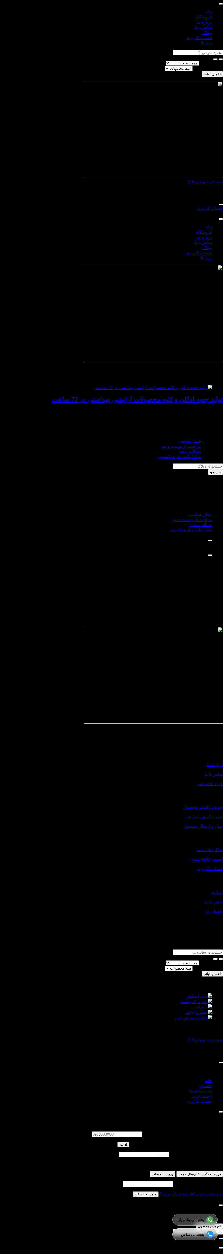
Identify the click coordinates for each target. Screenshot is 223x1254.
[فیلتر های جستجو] (221, 59)
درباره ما (204, 22)
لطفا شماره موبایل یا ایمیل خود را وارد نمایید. (183, 1134)
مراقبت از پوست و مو (181, 446)
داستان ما (214, 911)
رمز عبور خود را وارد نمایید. (198, 1183)
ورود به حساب (162, 1174)
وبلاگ (207, 32)
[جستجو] (215, 59)
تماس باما (203, 27)
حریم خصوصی (210, 783)
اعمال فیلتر (212, 74)
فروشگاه (204, 17)
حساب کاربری (199, 37)
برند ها (206, 42)
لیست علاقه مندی (206, 859)
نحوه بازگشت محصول (203, 807)
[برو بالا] (210, 555)
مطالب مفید (190, 451)
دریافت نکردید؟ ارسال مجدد (200, 1174)
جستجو (215, 472)
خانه (208, 12)
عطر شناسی (189, 441)
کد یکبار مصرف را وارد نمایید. (196, 1154)
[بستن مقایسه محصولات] (221, 1248)
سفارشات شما (209, 849)
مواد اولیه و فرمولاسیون (179, 456)
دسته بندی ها (211, 63)
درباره (217, 892)
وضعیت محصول (208, 68)
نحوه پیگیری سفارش (204, 816)
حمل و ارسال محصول (203, 826)
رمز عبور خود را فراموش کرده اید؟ (191, 1194)
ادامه (123, 1144)
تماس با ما (213, 774)
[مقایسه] (210, 540)
